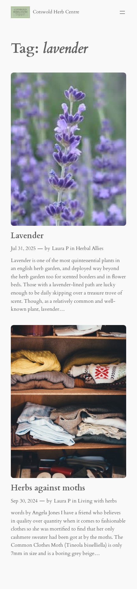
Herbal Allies (89, 248)
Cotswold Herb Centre (56, 12)
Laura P (60, 248)
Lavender (27, 236)
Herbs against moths (48, 488)
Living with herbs (97, 500)
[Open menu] (122, 12)
